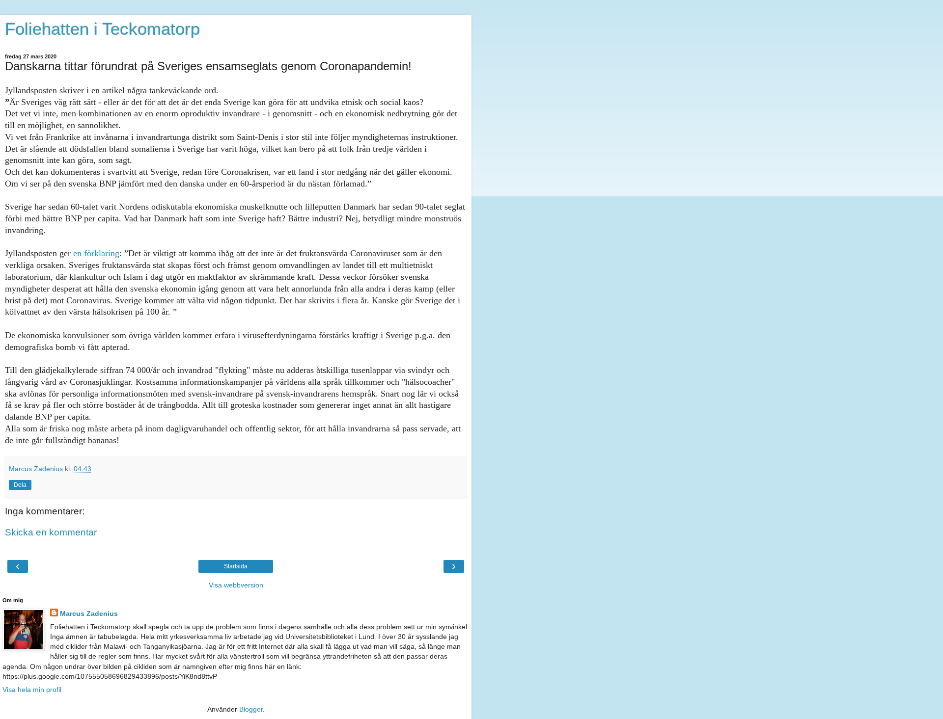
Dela (20, 484)
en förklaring (96, 253)
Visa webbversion (236, 585)
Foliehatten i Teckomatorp (102, 29)
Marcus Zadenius (89, 613)
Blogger (251, 709)
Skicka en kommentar (51, 532)
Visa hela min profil (31, 689)
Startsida (236, 566)
